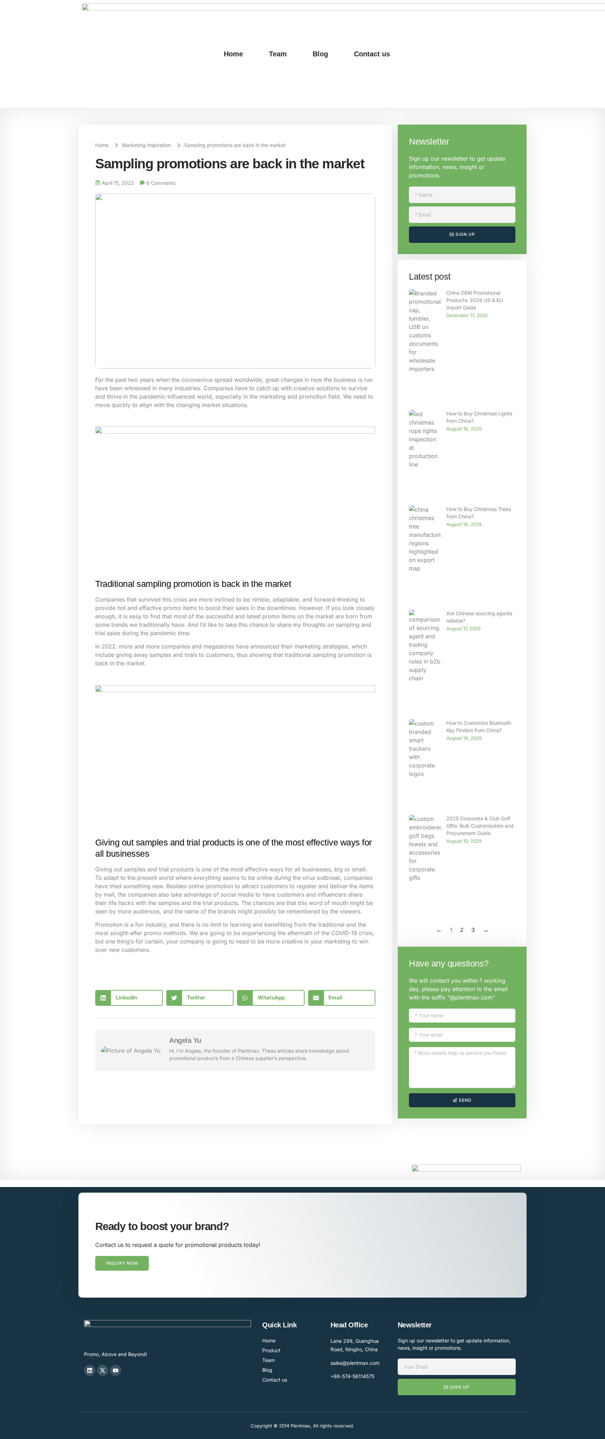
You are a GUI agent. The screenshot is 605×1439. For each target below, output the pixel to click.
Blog (320, 54)
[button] (129, 998)
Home (233, 54)
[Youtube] (115, 1370)
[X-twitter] (102, 1370)
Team (278, 54)
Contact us (372, 54)
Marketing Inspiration (146, 145)
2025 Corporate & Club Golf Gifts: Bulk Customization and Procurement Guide (480, 825)
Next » (485, 929)
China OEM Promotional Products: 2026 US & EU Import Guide (474, 300)
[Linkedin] (89, 1370)
